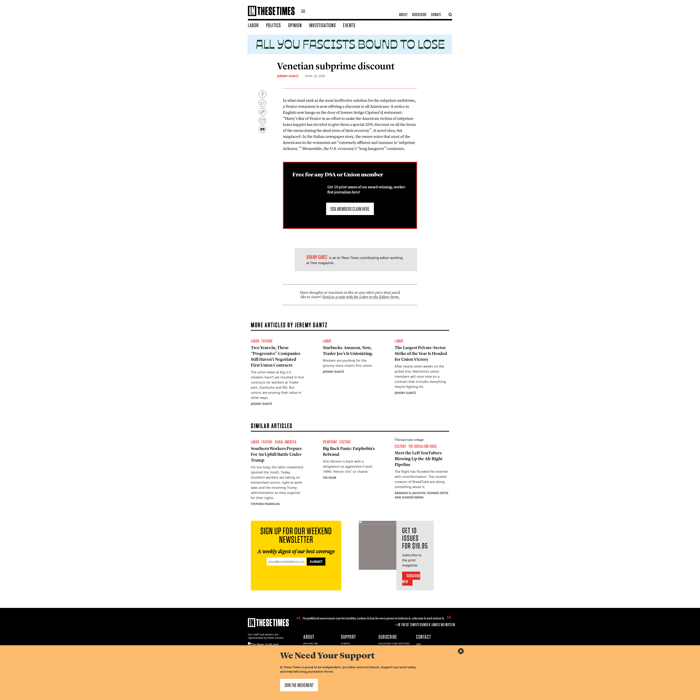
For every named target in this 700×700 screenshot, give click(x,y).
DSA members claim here (350, 209)
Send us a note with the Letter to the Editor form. (361, 296)
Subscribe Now (411, 578)
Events (349, 25)
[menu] (303, 12)
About (403, 14)
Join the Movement (299, 685)
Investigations (322, 25)
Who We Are (310, 643)
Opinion (295, 25)
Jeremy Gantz (287, 76)
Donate (436, 14)
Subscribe (419, 14)
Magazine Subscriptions (394, 643)
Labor (253, 25)
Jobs (418, 644)
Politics (273, 25)
